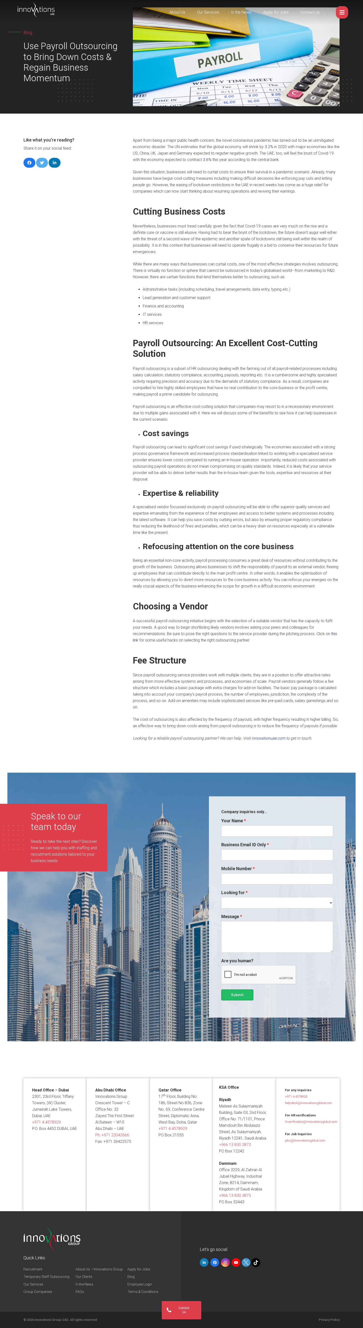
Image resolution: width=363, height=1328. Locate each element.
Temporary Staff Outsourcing (46, 1277)
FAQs (80, 1292)
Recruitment (32, 1269)
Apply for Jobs (276, 12)
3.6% (207, 159)
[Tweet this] (42, 163)
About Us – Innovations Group (99, 1269)
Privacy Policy (329, 1320)
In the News (241, 12)
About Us (177, 12)
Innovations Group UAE (51, 1320)
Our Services (208, 12)
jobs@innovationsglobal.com (305, 1140)
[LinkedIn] (204, 1262)
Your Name (232, 820)
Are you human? (237, 960)
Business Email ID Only (243, 844)
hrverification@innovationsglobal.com (311, 1122)
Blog (131, 1277)
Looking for (233, 892)
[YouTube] (236, 1262)
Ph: (112, 1135)
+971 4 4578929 (46, 1122)
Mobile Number (236, 868)
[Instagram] (225, 1262)
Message (230, 916)
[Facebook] (214, 1262)
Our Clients (84, 1277)
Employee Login (139, 1284)
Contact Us (310, 12)
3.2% (269, 146)
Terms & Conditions (142, 1292)
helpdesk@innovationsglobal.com (308, 1103)
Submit (237, 995)
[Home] (52, 1239)
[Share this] (29, 163)
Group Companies (37, 1292)
